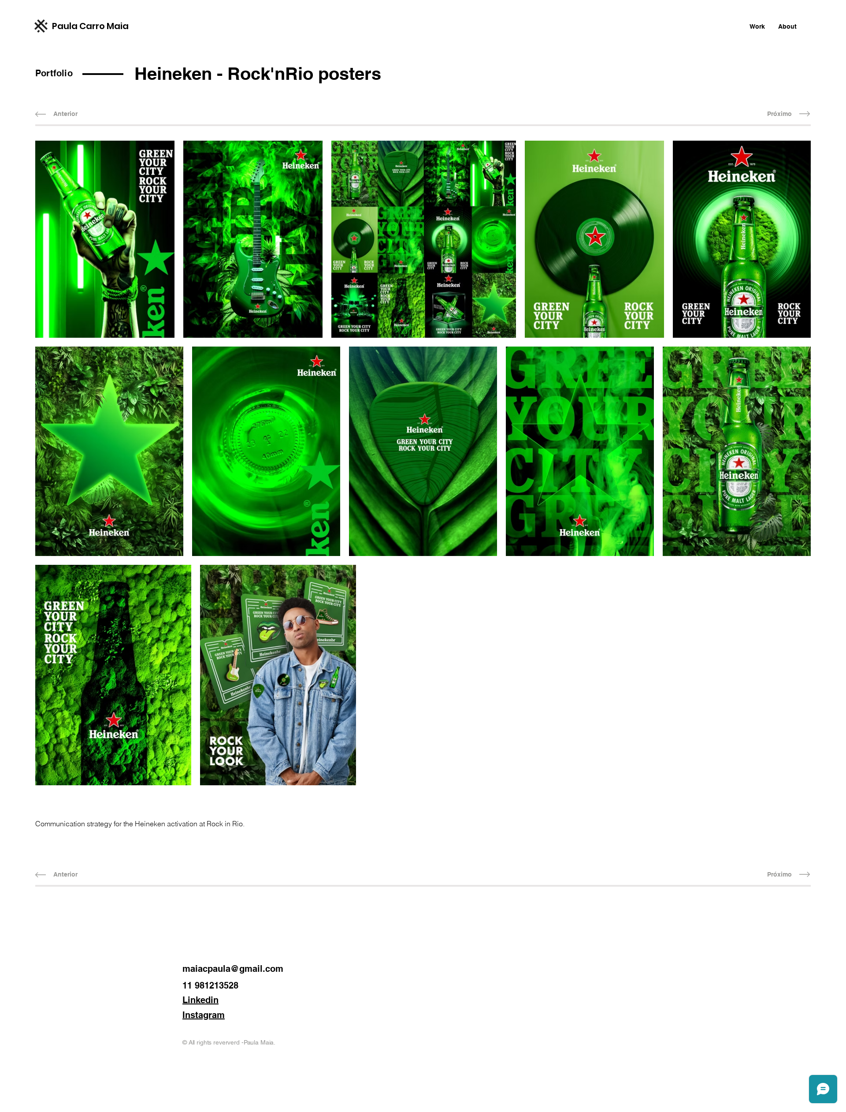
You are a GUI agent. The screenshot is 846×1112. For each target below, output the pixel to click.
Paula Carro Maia (90, 26)
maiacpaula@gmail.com (232, 968)
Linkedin (200, 1000)
